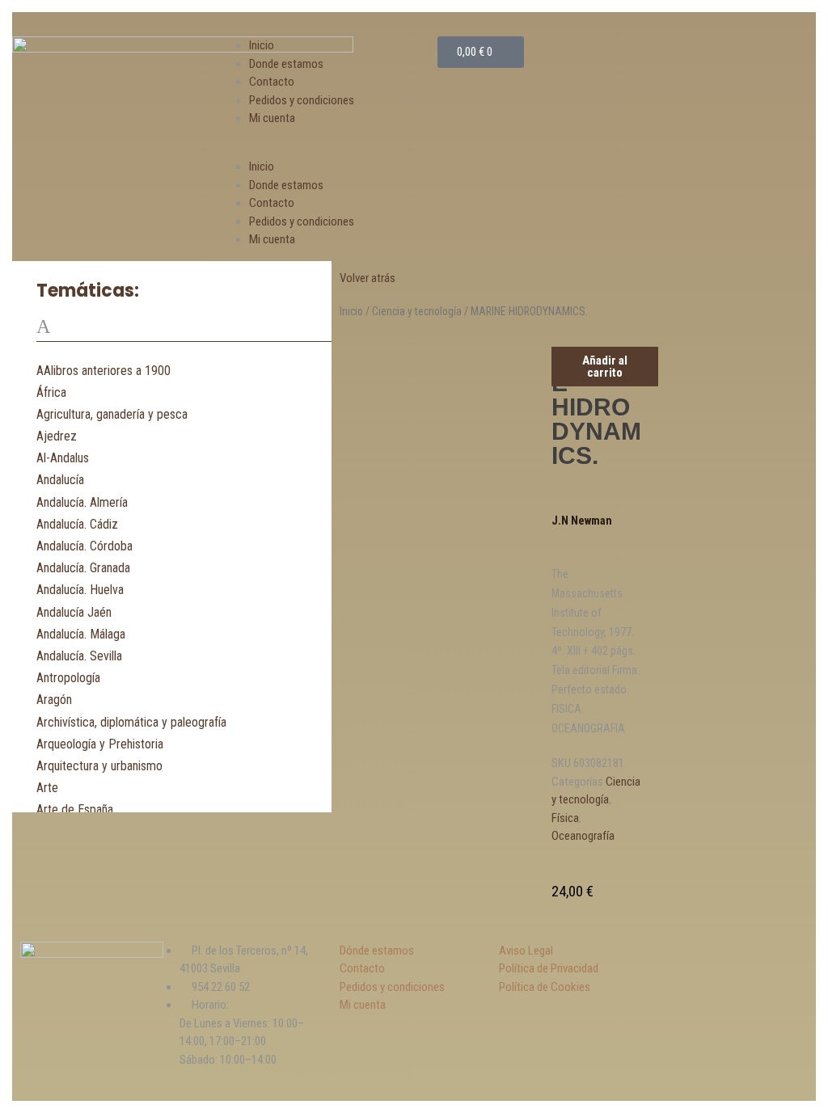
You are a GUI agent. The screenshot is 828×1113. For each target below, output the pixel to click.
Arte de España (74, 809)
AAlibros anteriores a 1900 (103, 370)
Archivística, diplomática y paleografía (131, 722)
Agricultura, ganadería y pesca (112, 414)
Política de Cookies (544, 987)
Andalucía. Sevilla (79, 656)
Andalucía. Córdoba (84, 546)
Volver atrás (367, 278)
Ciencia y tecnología (417, 311)
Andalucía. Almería (82, 502)
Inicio (261, 45)
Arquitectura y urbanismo (99, 766)
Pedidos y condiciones (301, 100)
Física (565, 818)
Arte (47, 787)
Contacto (271, 81)
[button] (331, 149)
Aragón (54, 699)
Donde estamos (286, 64)
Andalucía (60, 479)
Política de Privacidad (548, 968)
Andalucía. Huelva (80, 589)
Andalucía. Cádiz (77, 524)
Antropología (68, 677)
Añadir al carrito (604, 366)
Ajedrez (56, 436)
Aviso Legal (526, 950)
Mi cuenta (272, 118)
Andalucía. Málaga (80, 634)
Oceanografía (583, 835)
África (51, 392)
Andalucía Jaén (74, 612)
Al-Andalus (62, 458)
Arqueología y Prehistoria (99, 744)
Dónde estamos (377, 950)
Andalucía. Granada (83, 567)
